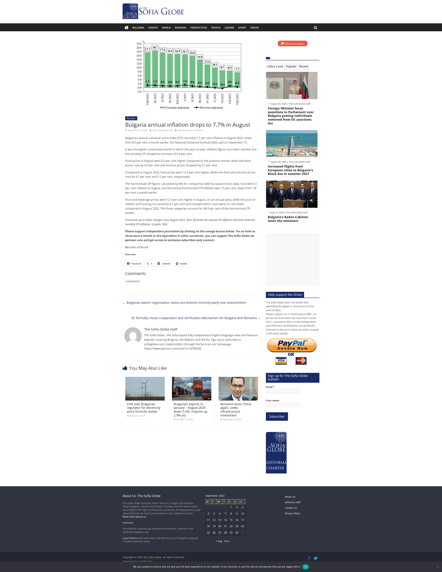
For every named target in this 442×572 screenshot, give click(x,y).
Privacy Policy (292, 513)
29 (231, 532)
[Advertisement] (292, 259)
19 (214, 526)
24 (242, 526)
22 (231, 526)
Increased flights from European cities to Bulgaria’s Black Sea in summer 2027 (290, 170)
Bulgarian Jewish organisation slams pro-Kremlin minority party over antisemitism (184, 302)
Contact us (291, 507)
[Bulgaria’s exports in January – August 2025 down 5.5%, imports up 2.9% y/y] (191, 379)
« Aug (219, 541)
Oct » (227, 541)
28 (225, 532)
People (215, 27)
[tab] (275, 67)
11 (208, 520)
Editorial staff (292, 502)
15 (231, 520)
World (166, 27)
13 (219, 520)
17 (242, 520)
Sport (242, 27)
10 (242, 513)
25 (208, 532)
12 (214, 520)
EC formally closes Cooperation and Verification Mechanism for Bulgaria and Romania (196, 318)
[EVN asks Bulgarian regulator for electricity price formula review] (145, 379)
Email (270, 387)
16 (237, 520)
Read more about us (134, 516)
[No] (437, 567)
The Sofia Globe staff (163, 130)
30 (237, 532)
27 (219, 532)
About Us (290, 496)
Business (180, 27)
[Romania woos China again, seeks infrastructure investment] (238, 379)
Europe (153, 27)
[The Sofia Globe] (126, 27)
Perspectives (198, 27)
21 (225, 526)
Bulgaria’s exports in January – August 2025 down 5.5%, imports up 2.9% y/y (190, 409)
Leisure (229, 27)
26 (214, 532)
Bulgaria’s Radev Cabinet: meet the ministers (288, 219)
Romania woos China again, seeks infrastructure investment (235, 409)
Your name (272, 400)
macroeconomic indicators (190, 130)
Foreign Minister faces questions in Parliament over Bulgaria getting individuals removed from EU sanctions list (291, 115)
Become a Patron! (136, 247)
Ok (305, 566)
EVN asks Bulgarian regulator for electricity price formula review (143, 407)
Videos (254, 27)
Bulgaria (138, 27)
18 (208, 526)
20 (219, 526)
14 (225, 520)
